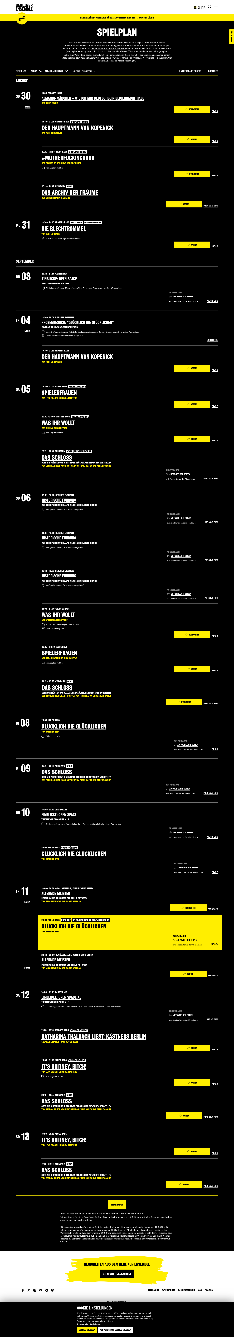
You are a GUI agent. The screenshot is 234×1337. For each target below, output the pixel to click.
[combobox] (37, 71)
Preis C (215, 111)
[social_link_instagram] (34, 1290)
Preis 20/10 (213, 909)
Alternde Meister (55, 893)
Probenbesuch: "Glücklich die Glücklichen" (78, 322)
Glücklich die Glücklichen (73, 726)
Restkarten (194, 109)
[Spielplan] (209, 7)
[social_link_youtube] (40, 1290)
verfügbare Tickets (191, 71)
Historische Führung (59, 500)
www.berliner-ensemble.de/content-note (125, 1213)
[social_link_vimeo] (46, 1290)
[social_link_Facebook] (22, 1290)
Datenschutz (82, 1324)
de (195, 7)
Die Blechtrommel (63, 228)
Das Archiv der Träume (70, 192)
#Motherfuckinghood (68, 158)
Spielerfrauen (59, 392)
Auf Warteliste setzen (183, 296)
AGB (200, 1290)
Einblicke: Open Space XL (61, 997)
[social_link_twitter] (28, 1290)
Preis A (215, 175)
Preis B (215, 1049)
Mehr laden (117, 1204)
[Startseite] (24, 7)
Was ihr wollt (58, 422)
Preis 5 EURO (212, 301)
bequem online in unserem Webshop (108, 48)
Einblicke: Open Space (59, 278)
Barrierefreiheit (186, 1290)
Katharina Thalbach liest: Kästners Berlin (93, 1036)
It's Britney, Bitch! (63, 1066)
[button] (84, 71)
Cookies (209, 1290)
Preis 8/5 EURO (211, 522)
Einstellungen (95, 1324)
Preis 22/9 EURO (211, 205)
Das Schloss (57, 457)
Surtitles (213, 71)
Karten (194, 139)
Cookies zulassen (87, 1330)
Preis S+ (214, 944)
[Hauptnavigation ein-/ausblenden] (215, 7)
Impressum (153, 1290)
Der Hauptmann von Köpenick (77, 127)
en (199, 7)
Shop (22, 18)
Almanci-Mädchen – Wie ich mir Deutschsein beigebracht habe (93, 98)
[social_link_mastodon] (52, 1290)
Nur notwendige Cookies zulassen (115, 1330)
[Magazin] (203, 7)
